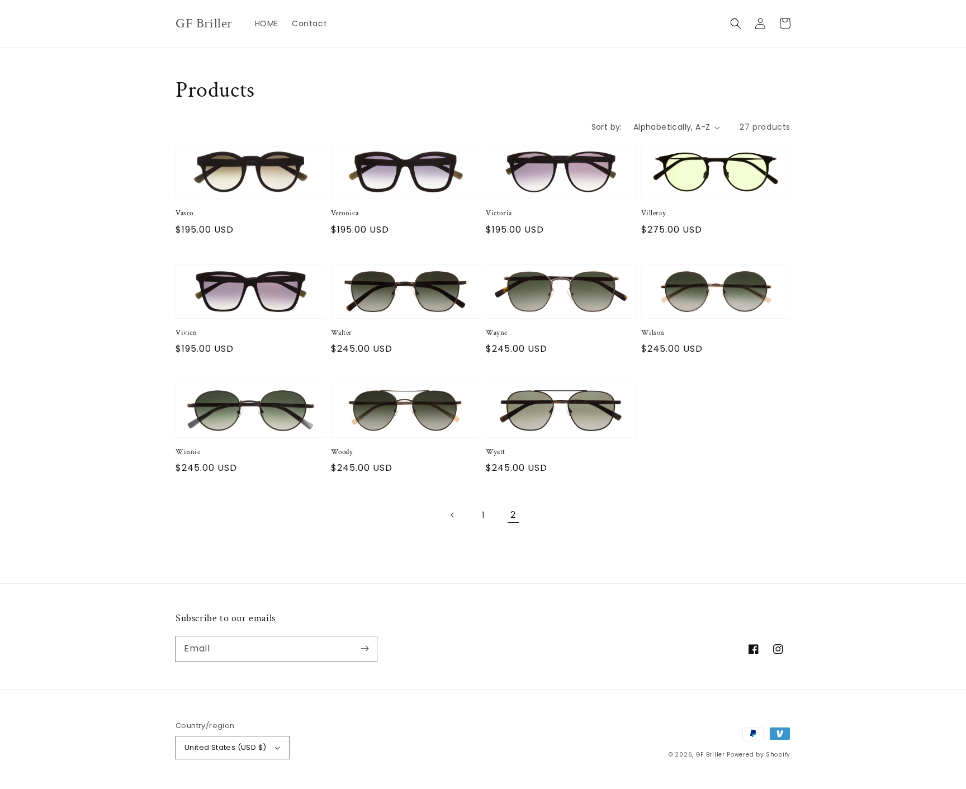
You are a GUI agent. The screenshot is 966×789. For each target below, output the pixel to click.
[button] (735, 23)
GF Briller (710, 754)
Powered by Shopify (758, 754)
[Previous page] (453, 515)
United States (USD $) (225, 747)
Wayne (497, 333)
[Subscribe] (364, 648)
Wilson (653, 333)
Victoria (499, 213)
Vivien (186, 333)
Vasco (184, 213)
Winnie (188, 452)
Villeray (653, 213)
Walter (342, 333)
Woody (342, 452)
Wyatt (495, 452)
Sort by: (606, 127)
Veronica (345, 213)
